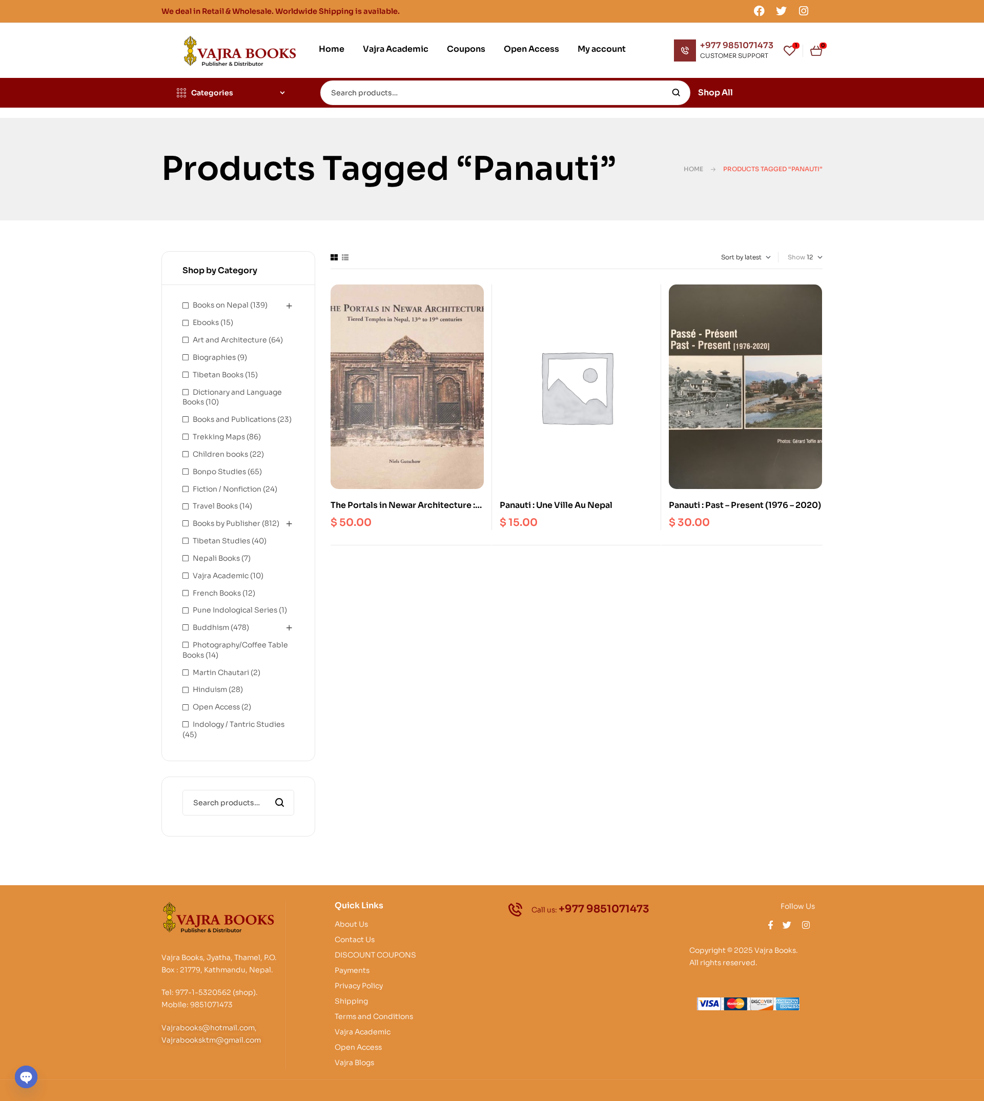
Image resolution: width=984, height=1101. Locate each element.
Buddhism (211, 627)
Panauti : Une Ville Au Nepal (556, 505)
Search (676, 92)
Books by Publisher (226, 523)
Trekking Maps (219, 436)
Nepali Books (216, 558)
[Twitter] (781, 10)
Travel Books (215, 506)
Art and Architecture (230, 339)
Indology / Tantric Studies (238, 724)
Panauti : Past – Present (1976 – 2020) (745, 505)
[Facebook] (759, 10)
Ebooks (206, 322)
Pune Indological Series (235, 610)
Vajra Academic (221, 575)
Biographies (214, 357)
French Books (217, 593)
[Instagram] (803, 10)
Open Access (216, 706)
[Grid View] (334, 257)
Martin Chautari (221, 672)
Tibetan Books (218, 374)
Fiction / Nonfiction (227, 489)
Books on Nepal (221, 305)
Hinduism (210, 689)
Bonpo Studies (219, 471)
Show (796, 257)
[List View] (345, 257)
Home (693, 169)
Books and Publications (234, 419)
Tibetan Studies (221, 540)
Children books (220, 454)
